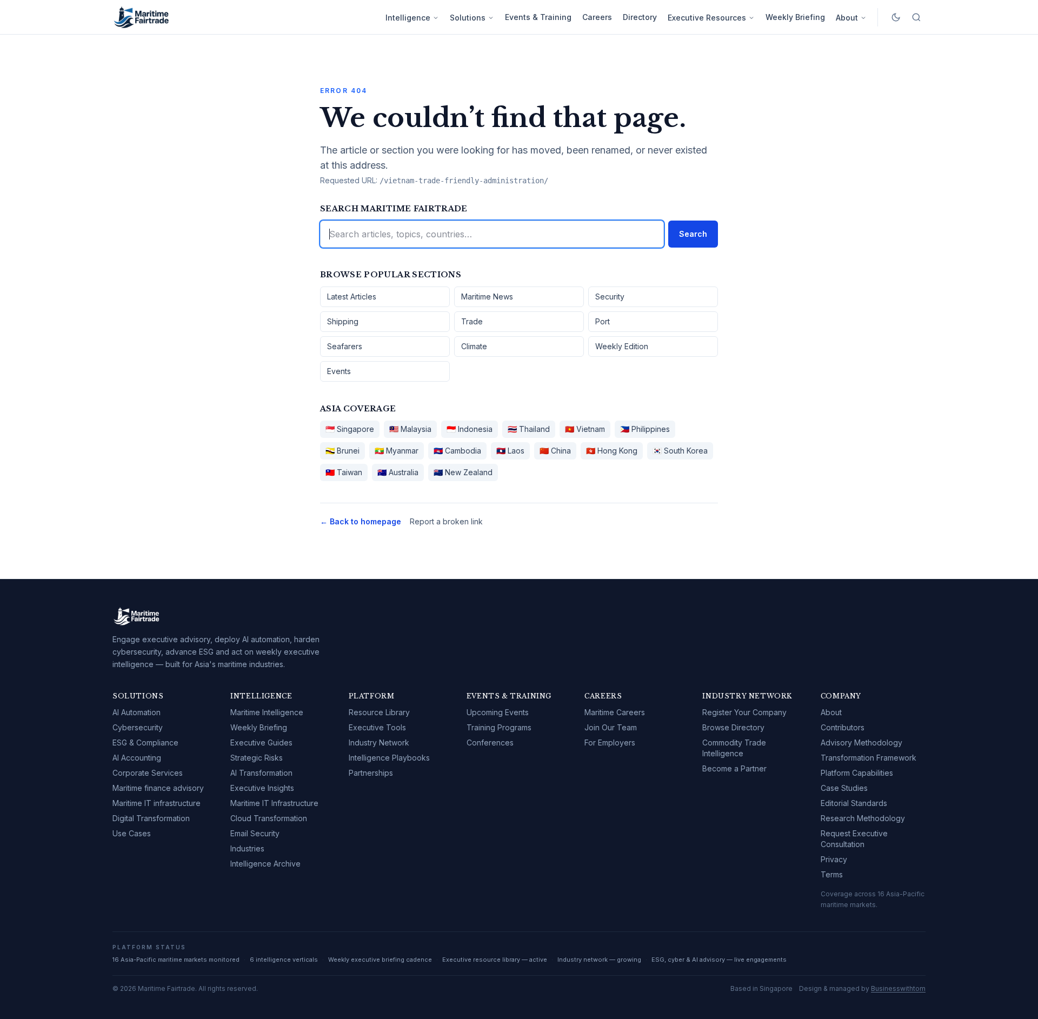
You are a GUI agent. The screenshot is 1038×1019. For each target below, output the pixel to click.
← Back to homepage (360, 521)
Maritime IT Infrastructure (274, 803)
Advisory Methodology (861, 742)
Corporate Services (147, 772)
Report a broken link (446, 521)
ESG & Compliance (145, 742)
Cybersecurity (137, 727)
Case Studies (844, 787)
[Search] (916, 17)
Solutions (467, 17)
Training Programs (499, 727)
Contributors (842, 727)
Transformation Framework (868, 757)
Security (609, 296)
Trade (472, 321)
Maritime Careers (614, 712)
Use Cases (131, 833)
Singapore (349, 429)
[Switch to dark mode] (896, 17)
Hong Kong (611, 450)
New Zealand (463, 472)
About (847, 17)
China (555, 450)
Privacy (834, 859)
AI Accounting (136, 757)
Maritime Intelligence (266, 712)
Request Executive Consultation (854, 839)
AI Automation (136, 712)
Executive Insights (262, 787)
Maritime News (487, 296)
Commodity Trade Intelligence (734, 748)
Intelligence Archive (265, 863)
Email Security (255, 833)
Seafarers (344, 346)
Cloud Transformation (268, 818)
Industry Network (379, 742)
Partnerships (371, 772)
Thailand (529, 429)
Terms (832, 874)
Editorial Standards (854, 803)
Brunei (342, 450)
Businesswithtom (898, 988)
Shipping (342, 321)
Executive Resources (707, 17)
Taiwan (343, 472)
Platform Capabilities (857, 772)
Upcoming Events (498, 712)
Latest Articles (351, 296)
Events (339, 371)
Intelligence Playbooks (389, 757)
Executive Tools (377, 727)
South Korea (680, 450)
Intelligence (407, 17)
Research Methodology (863, 818)
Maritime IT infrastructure (156, 803)
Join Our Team (610, 727)
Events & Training (538, 17)
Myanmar (396, 450)
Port (602, 321)
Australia (397, 472)
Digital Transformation (151, 818)
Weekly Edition (621, 346)
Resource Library (379, 712)
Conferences (490, 742)
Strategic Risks (256, 757)
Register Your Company (744, 712)
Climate (474, 346)
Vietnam (585, 429)
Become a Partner (734, 768)
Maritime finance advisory (158, 787)
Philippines (645, 429)
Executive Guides (261, 742)
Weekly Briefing (795, 17)
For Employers (609, 742)
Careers (597, 17)
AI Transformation (261, 772)
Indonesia (470, 429)
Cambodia (457, 450)
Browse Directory (733, 727)
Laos (510, 450)
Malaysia (410, 429)
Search (693, 233)
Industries (247, 848)
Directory (640, 17)
